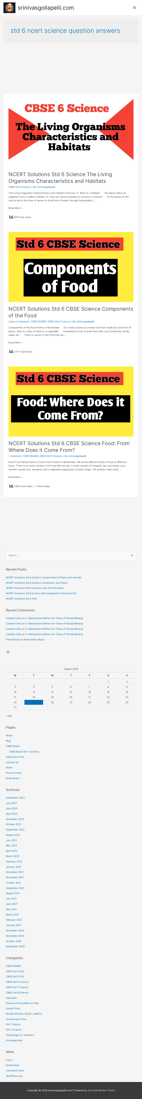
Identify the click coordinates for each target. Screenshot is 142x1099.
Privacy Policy (14, 772)
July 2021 (11, 898)
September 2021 (15, 888)
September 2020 (15, 946)
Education (11, 998)
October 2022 (13, 824)
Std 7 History (13, 1024)
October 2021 (13, 882)
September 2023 (15, 797)
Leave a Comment (18, 321)
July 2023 (11, 803)
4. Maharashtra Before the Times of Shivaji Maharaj (54, 618)
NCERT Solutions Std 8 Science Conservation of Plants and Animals (43, 577)
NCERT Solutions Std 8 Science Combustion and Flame (36, 582)
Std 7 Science (13, 1029)
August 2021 (13, 893)
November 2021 (15, 877)
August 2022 (13, 835)
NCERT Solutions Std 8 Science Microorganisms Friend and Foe (41, 593)
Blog (8, 740)
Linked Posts (13, 1008)
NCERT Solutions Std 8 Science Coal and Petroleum (35, 588)
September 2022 (15, 829)
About (9, 735)
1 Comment (14, 456)
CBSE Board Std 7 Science (24, 751)
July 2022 (11, 840)
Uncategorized (14, 1040)
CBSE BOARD (38, 321)
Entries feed (12, 1065)
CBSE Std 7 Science (17, 987)
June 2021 (11, 904)
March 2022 (12, 856)
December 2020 (15, 930)
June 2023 (12, 808)
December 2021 (15, 872)
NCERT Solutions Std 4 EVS (21, 598)
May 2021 (11, 909)
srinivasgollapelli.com (46, 7)
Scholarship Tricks (16, 1019)
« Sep (9, 715)
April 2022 (11, 850)
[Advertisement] (71, 68)
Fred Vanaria (13, 639)
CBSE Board (12, 746)
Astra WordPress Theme (101, 1090)
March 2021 (12, 914)
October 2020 (13, 941)
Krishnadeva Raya (34, 639)
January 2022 (13, 866)
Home (9, 767)
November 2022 (15, 819)
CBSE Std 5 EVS (15, 976)
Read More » (15, 208)
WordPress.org (14, 1076)
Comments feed (15, 1070)
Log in (9, 1059)
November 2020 (15, 935)
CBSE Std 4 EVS (15, 757)
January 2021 (13, 925)
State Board (12, 778)
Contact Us (12, 762)
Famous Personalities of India (22, 1003)
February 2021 (14, 919)
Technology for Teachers (20, 1035)
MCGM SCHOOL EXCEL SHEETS (24, 1013)
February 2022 (14, 861)
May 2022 (11, 845)
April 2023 (11, 813)
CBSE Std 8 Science (17, 992)
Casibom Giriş (13, 618)
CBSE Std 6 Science (19, 187)
